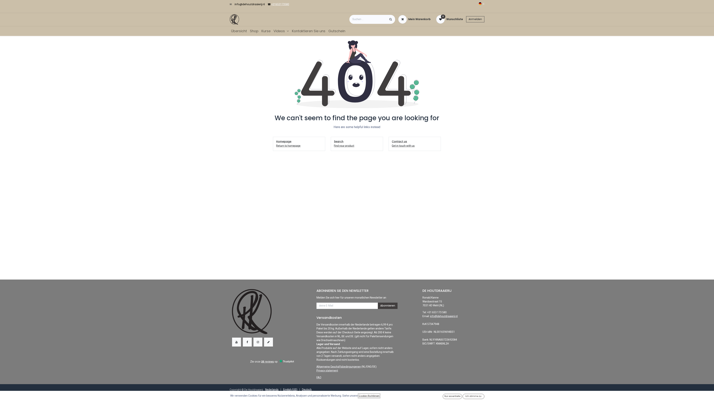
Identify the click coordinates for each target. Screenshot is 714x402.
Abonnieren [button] (387, 305)
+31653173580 (280, 4)
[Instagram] (257, 342)
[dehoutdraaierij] (268, 342)
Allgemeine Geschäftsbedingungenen (338, 366)
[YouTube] (236, 342)
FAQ (318, 377)
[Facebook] (247, 342)
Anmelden (475, 19)
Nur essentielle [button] (452, 396)
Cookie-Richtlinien (369, 395)
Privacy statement (327, 370)
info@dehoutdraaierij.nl (250, 4)
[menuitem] (239, 31)
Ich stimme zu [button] (473, 396)
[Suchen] (390, 19)
